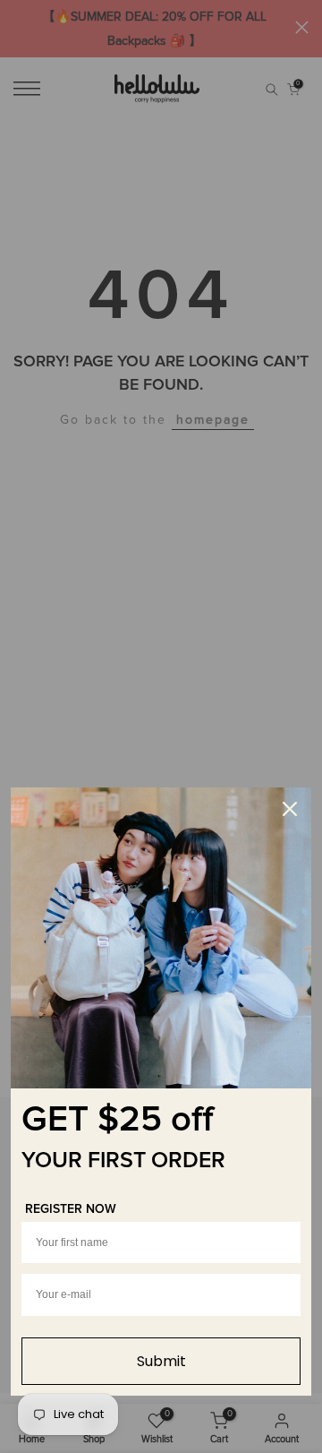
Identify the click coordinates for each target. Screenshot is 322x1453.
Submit (161, 1361)
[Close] (289, 808)
